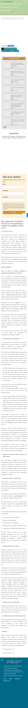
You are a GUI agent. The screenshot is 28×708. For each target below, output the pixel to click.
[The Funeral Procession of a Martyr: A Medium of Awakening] (6, 113)
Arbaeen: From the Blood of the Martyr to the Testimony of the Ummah (17, 96)
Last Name (5, 197)
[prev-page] (3, 127)
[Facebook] (3, 683)
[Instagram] (6, 683)
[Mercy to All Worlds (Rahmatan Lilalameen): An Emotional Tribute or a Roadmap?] (6, 64)
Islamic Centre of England (6, 50)
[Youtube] (10, 683)
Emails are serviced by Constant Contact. (16, 207)
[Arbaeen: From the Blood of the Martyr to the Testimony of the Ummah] (6, 97)
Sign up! (14, 212)
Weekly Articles (14, 17)
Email (4, 184)
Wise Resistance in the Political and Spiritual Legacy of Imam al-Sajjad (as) (17, 121)
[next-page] (5, 127)
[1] (10, 380)
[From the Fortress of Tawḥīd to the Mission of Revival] (6, 81)
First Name (5, 190)
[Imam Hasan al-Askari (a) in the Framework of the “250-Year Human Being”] (6, 73)
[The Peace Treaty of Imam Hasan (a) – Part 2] (6, 89)
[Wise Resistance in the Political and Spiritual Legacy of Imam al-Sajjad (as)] (6, 121)
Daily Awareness (8, 17)
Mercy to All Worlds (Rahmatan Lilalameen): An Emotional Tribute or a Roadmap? (17, 64)
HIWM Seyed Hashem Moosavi (10, 48)
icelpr (12, 67)
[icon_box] (11, 666)
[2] (5, 424)
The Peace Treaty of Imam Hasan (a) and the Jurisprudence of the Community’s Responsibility (17, 105)
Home (2, 17)
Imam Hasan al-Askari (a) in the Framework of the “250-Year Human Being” (17, 72)
